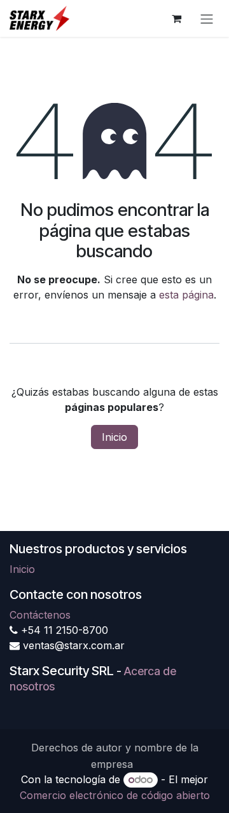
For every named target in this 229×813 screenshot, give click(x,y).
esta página (186, 294)
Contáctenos (40, 614)
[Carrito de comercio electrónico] (176, 18)
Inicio (114, 437)
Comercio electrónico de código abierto (115, 795)
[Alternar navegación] (206, 18)
